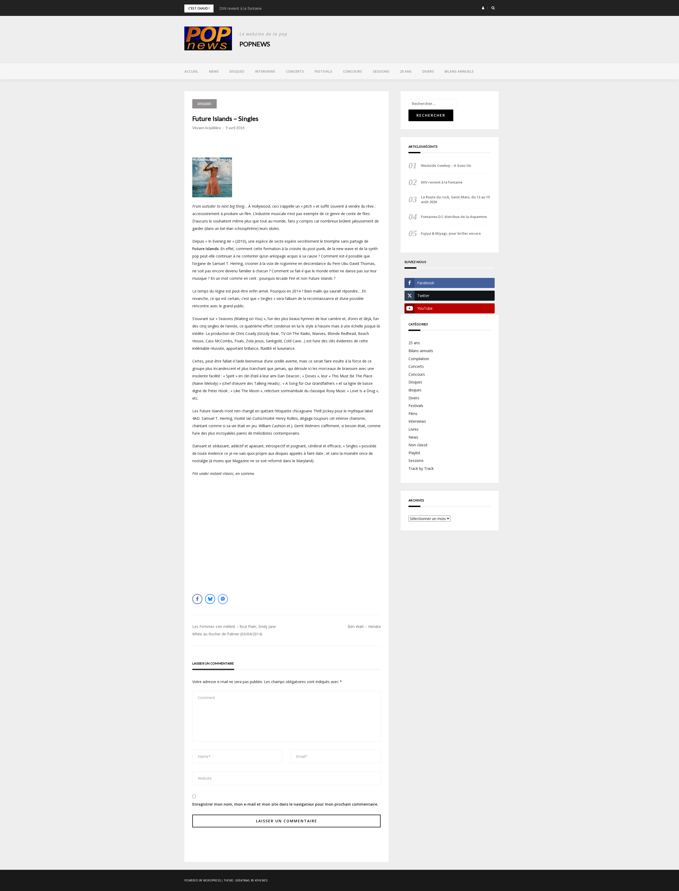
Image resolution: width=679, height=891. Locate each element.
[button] (483, 8)
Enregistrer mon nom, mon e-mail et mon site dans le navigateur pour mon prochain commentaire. (285, 804)
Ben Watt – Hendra (364, 626)
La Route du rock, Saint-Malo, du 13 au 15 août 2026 (455, 199)
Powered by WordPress (202, 880)
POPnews (255, 44)
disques (414, 389)
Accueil (191, 71)
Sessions (381, 71)
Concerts (295, 71)
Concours (352, 71)
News (214, 71)
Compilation (418, 358)
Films (412, 413)
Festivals (323, 71)
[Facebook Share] (197, 599)
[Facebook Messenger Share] (223, 599)
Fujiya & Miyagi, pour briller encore (451, 233)
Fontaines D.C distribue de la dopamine (454, 216)
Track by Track (421, 468)
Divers (428, 71)
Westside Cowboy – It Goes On (446, 165)
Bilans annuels (459, 71)
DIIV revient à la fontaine (240, 8)
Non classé (418, 444)
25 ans (406, 71)
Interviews (265, 71)
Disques (236, 71)
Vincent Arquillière (206, 128)
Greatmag (242, 880)
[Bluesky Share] (210, 599)
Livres (413, 429)
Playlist (414, 452)
